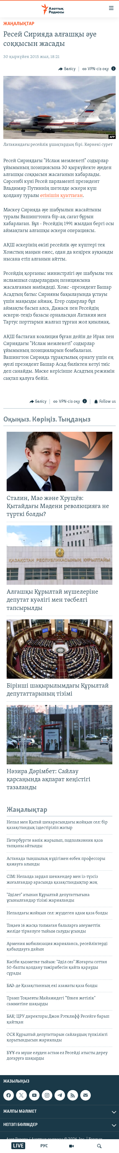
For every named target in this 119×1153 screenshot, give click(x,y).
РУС (44, 1146)
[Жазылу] (85, 1095)
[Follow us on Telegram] (60, 1095)
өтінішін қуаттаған (61, 195)
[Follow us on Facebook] (8, 1095)
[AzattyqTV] (71, 1146)
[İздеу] (99, 1146)
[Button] (67, 69)
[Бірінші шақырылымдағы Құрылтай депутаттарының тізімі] (59, 649)
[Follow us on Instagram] (47, 1095)
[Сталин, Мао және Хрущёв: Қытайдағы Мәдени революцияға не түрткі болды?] (59, 461)
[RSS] (72, 1095)
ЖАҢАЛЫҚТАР (18, 24)
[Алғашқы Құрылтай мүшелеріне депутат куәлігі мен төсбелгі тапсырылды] (59, 555)
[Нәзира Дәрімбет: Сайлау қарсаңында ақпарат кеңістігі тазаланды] (59, 734)
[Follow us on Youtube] (34, 1095)
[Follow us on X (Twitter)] (21, 1095)
